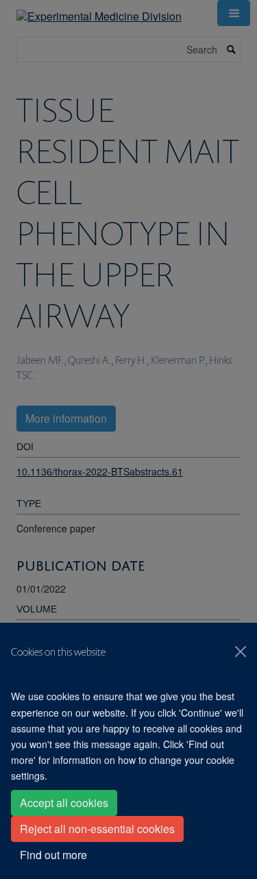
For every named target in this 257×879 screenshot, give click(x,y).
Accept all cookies (64, 802)
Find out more (53, 855)
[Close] (241, 652)
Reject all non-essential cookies (97, 829)
